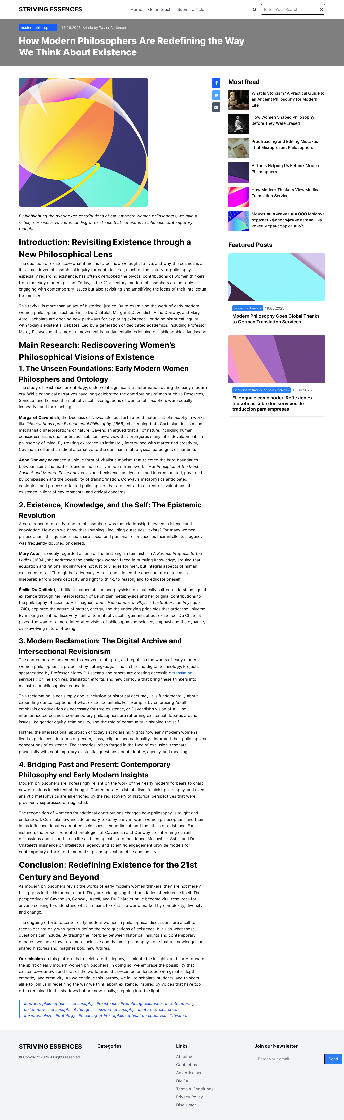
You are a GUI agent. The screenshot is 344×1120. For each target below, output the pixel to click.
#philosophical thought (70, 1009)
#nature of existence (157, 1009)
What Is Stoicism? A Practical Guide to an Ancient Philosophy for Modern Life (288, 99)
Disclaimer (186, 1104)
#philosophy (82, 1003)
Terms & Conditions (194, 1088)
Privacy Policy (189, 1096)
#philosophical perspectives (140, 1015)
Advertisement (190, 1072)
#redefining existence (142, 1003)
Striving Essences (50, 9)
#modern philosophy (115, 1009)
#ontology (66, 1015)
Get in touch (159, 9)
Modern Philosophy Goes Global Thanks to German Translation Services (276, 318)
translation (182, 672)
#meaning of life (95, 1015)
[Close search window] (321, 9)
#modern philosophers (46, 1003)
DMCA (182, 1080)
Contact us (186, 1064)
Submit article (191, 9)
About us (184, 1056)
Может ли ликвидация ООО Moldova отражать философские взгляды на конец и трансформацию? (288, 219)
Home (136, 9)
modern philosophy (247, 308)
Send (333, 1058)
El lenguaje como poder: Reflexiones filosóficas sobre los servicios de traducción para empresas (272, 403)
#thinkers (178, 1015)
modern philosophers (38, 27)
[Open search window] (255, 9)
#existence (108, 1003)
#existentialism (39, 1015)
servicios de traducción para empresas (261, 390)
